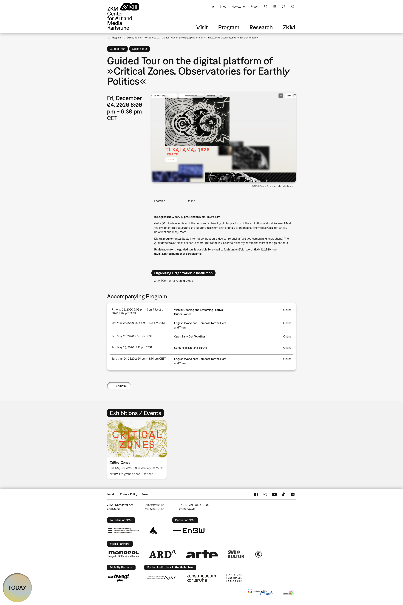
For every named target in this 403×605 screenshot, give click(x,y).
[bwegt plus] (118, 578)
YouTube (274, 494)
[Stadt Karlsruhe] (153, 530)
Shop (223, 6)
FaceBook (256, 494)
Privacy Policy (129, 494)
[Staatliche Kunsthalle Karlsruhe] (233, 578)
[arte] (202, 554)
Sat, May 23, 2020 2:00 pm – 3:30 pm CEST (138, 322)
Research (261, 27)
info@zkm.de (187, 509)
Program (228, 27)
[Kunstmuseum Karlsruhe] (201, 578)
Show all (122, 385)
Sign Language (274, 6)
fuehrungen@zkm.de (237, 249)
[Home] (127, 16)
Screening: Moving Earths (190, 347)
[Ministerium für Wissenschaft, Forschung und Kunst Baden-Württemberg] (123, 530)
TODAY (17, 587)
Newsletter (239, 6)
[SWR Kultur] (236, 554)
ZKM (289, 27)
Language (284, 6)
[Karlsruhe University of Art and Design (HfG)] (161, 578)
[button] (223, 137)
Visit (202, 27)
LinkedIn (293, 494)
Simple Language (265, 6)
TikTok (284, 494)
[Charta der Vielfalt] (260, 593)
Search (293, 6)
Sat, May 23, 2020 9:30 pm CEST (131, 336)
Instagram (265, 494)
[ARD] (162, 554)
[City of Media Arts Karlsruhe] (289, 593)
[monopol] (123, 554)
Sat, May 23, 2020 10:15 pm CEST (131, 347)
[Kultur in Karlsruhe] (258, 554)
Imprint (111, 494)
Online (191, 201)
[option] (138, 449)
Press (254, 6)
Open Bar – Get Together (189, 336)
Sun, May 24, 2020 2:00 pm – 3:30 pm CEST (138, 358)
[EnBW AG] (188, 530)
